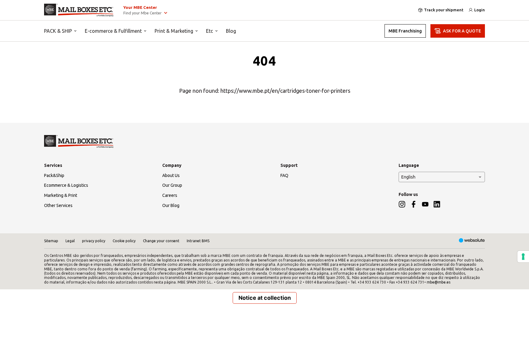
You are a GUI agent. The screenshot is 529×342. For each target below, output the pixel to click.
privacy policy (93, 241)
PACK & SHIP (58, 31)
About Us (171, 175)
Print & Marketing (174, 31)
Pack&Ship (54, 175)
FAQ (284, 175)
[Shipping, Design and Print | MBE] (79, 10)
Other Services (58, 205)
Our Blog (170, 205)
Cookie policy (124, 241)
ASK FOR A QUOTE (462, 30)
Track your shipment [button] (443, 10)
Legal (70, 241)
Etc (209, 31)
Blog (231, 31)
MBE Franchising (405, 30)
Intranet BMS (198, 241)
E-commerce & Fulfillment (113, 31)
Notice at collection (264, 298)
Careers (169, 195)
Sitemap (51, 241)
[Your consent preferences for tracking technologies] (523, 256)
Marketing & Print (60, 195)
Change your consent (161, 241)
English (408, 177)
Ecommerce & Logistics (66, 185)
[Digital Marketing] (472, 240)
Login (479, 10)
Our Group (172, 185)
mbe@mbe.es (438, 282)
